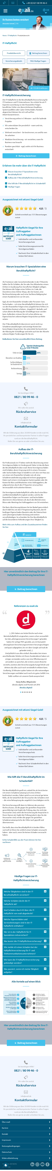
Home (5, 35)
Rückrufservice (26, 412)
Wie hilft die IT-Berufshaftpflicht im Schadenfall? (27, 183)
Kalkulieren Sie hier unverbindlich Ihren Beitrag (22, 339)
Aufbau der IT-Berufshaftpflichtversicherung (25, 178)
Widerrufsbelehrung (10, 1158)
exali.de (26, 10)
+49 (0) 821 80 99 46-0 (36, 3)
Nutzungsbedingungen (11, 1146)
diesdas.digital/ (26, 687)
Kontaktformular (26, 426)
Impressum (6, 1140)
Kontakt (5, 1134)
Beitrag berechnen (27, 155)
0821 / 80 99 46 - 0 (26, 397)
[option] (26, 649)
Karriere (5, 1128)
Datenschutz (7, 1152)
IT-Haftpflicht (12, 35)
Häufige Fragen (14, 187)
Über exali (6, 1122)
